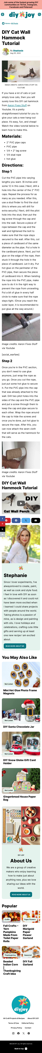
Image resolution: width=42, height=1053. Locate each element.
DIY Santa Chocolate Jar (18, 726)
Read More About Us (21, 895)
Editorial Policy (28, 1023)
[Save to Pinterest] (2, 524)
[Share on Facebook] (2, 518)
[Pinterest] (28, 1033)
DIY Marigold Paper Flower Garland (28, 932)
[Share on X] (2, 529)
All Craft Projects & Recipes (14, 1018)
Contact (28, 1028)
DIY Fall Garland (28, 963)
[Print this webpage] (2, 534)
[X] (23, 1033)
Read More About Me (15, 646)
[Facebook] (18, 1033)
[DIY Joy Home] (22, 14)
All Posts (14, 23)
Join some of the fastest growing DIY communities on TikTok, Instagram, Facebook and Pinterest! (21, 4)
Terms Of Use (13, 1023)
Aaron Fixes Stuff (17, 105)
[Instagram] (13, 1033)
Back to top (19, 1049)
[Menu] (2, 14)
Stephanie (18, 50)
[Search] (39, 14)
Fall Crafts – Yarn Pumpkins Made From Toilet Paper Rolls (10, 933)
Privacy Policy (16, 1028)
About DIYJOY (33, 1018)
